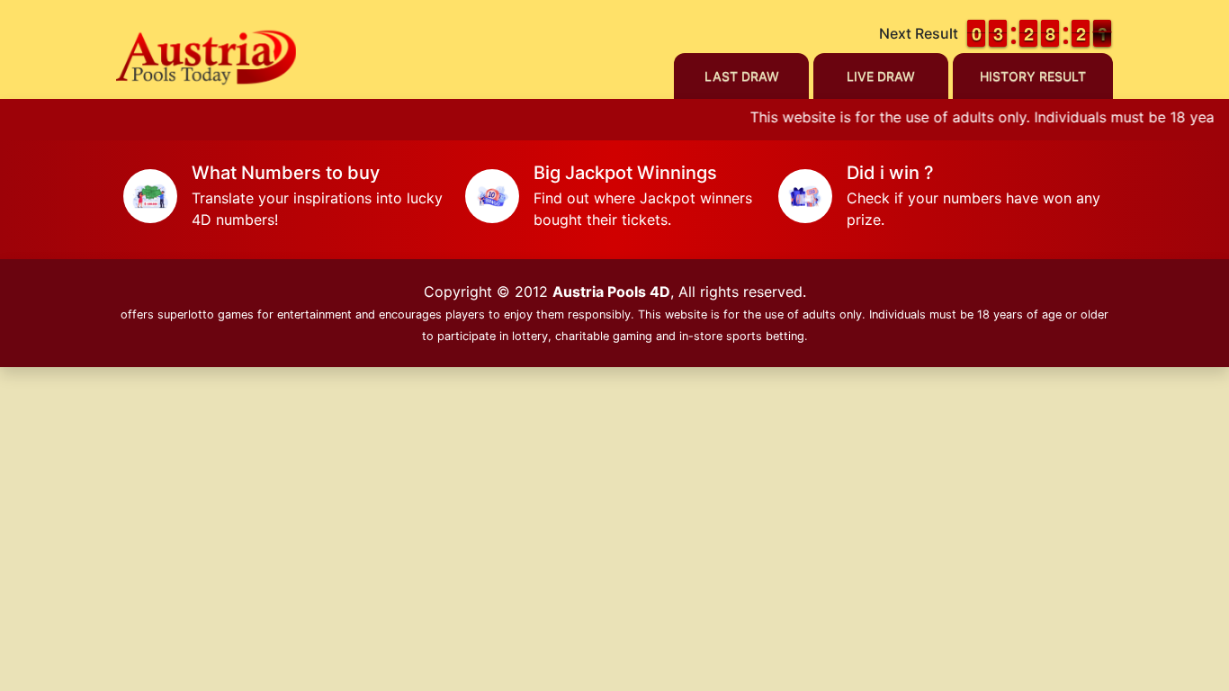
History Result (1033, 76)
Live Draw (881, 76)
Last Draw (741, 76)
